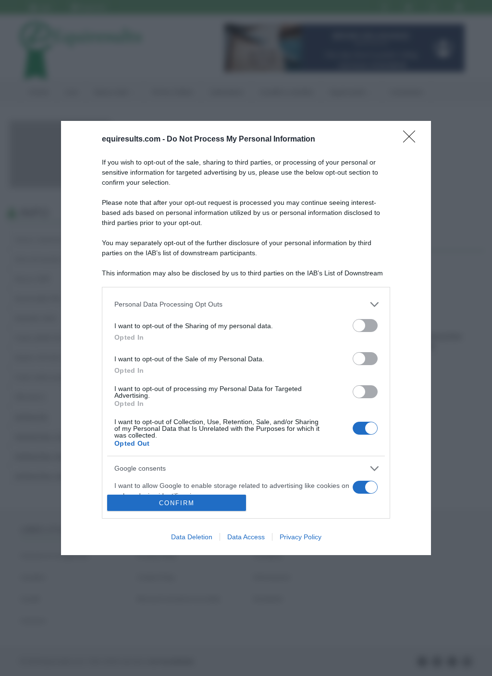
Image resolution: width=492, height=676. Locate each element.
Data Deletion (191, 537)
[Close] (412, 139)
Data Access (246, 537)
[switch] (365, 325)
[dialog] (246, 338)
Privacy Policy (300, 537)
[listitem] (246, 304)
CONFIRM (177, 503)
